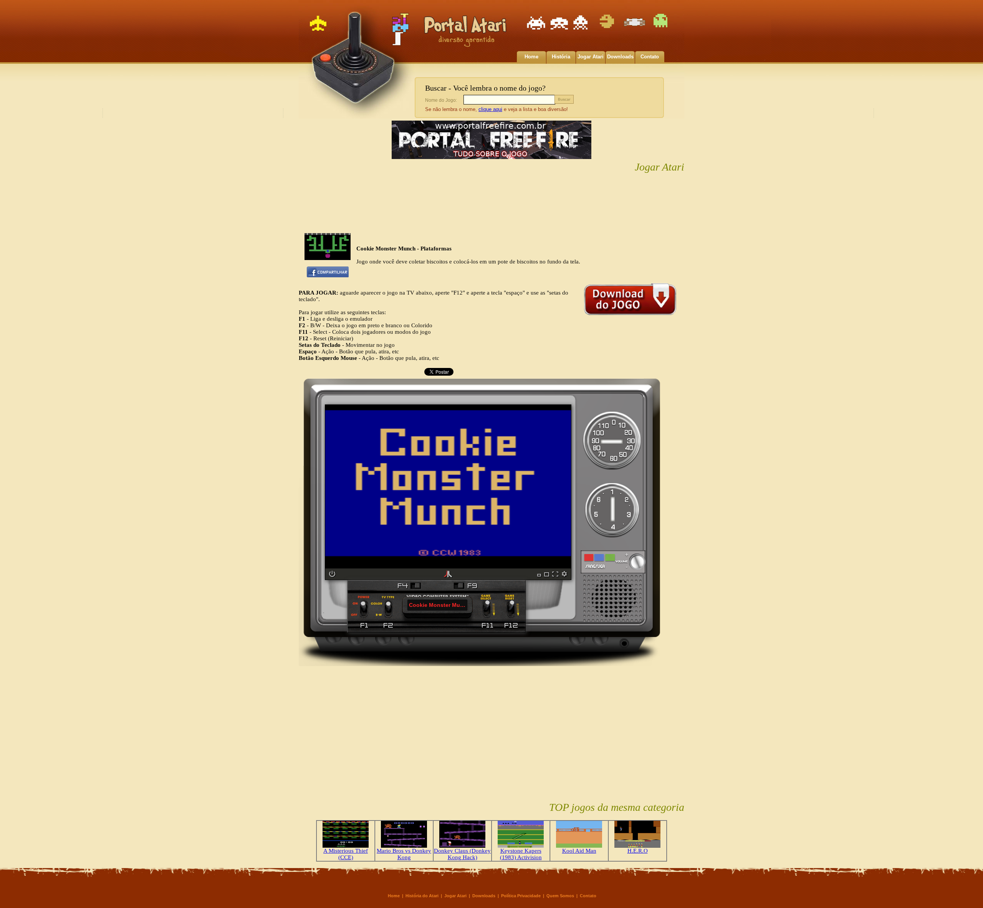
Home (531, 57)
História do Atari (422, 895)
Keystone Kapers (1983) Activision (521, 854)
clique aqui (490, 109)
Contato (649, 57)
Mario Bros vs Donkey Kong (404, 854)
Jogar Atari (591, 57)
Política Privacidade (521, 895)
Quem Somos (560, 895)
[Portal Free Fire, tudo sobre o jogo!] (491, 159)
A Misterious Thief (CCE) (345, 854)
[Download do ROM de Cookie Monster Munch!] (630, 317)
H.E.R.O (637, 851)
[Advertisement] (491, 203)
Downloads (620, 57)
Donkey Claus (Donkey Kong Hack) (462, 854)
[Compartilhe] (328, 275)
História (561, 57)
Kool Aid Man (579, 851)
